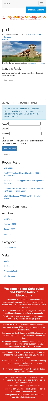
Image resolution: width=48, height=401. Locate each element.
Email (5, 128)
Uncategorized (10, 247)
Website (5, 133)
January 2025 (9, 229)
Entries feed (9, 266)
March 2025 (9, 218)
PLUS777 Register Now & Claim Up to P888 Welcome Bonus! (21, 174)
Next (5, 39)
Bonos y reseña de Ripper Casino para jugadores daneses (24, 181)
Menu (7, 3)
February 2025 (10, 224)
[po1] (21, 51)
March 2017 (9, 234)
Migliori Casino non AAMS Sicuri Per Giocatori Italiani (22, 197)
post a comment (37, 63)
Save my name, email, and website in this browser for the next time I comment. (23, 142)
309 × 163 (32, 34)
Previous (6, 37)
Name (5, 124)
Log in (6, 261)
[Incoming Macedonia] (24, 17)
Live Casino (8, 168)
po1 (40, 34)
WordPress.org (10, 276)
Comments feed (10, 271)
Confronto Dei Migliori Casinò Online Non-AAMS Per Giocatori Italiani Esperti (23, 189)
